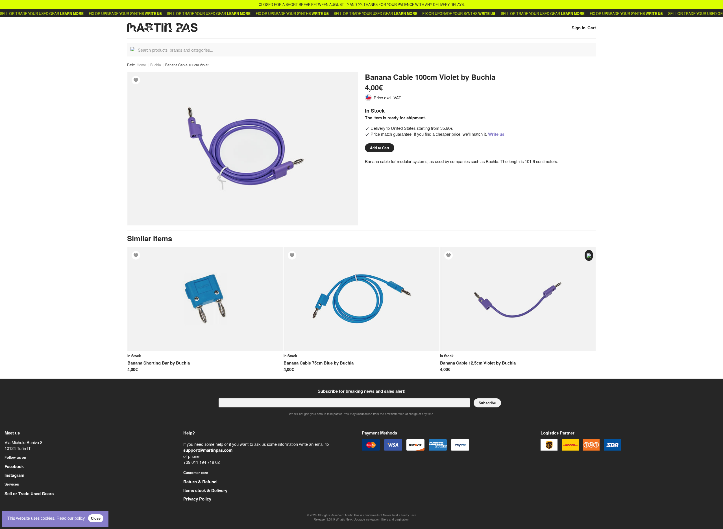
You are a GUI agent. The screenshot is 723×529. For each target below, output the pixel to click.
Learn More (57, 13)
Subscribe (487, 402)
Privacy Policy (197, 499)
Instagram (14, 475)
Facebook (14, 466)
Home (141, 64)
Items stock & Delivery (205, 490)
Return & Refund (200, 481)
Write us (496, 134)
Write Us (139, 13)
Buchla (155, 64)
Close (96, 518)
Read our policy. (71, 518)
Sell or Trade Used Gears (29, 493)
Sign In (578, 28)
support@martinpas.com (207, 450)
